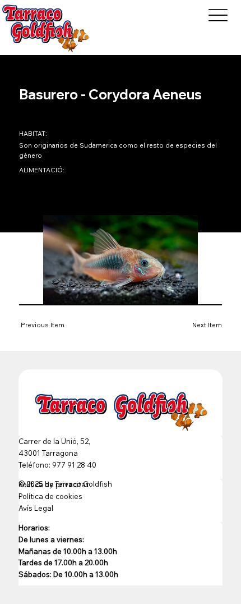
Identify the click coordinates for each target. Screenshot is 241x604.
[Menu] (218, 15)
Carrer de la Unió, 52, (54, 441)
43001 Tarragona (48, 453)
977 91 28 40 (74, 464)
